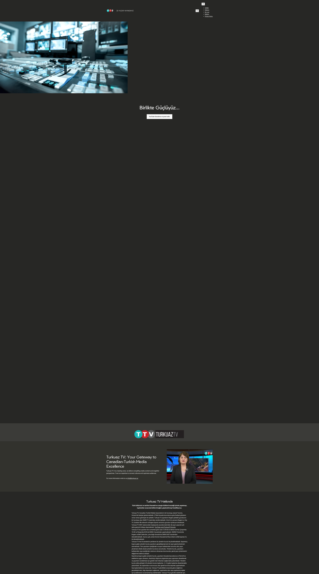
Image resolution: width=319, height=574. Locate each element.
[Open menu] (197, 10)
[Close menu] (203, 4)
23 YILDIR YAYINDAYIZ (125, 11)
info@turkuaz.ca (132, 478)
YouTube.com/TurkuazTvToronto (165, 527)
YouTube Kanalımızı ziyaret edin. (159, 116)
